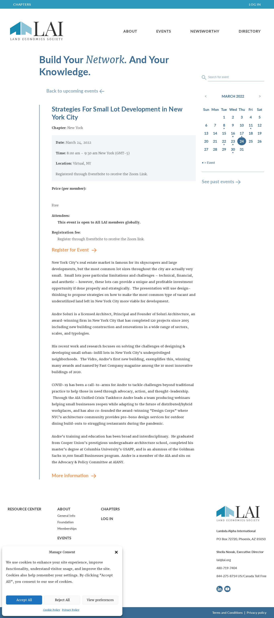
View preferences (100, 600)
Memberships (67, 528)
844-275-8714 (226, 576)
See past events (218, 181)
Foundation (65, 522)
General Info (66, 515)
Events (163, 31)
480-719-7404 (226, 567)
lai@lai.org (223, 559)
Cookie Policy (51, 610)
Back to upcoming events (72, 90)
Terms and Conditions (227, 612)
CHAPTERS (22, 4)
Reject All (62, 600)
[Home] (36, 31)
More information (71, 475)
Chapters (110, 508)
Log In (255, 4)
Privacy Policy (70, 610)
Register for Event (71, 249)
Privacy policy (256, 612)
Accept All (24, 600)
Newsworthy (204, 31)
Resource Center (24, 508)
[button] (116, 552)
